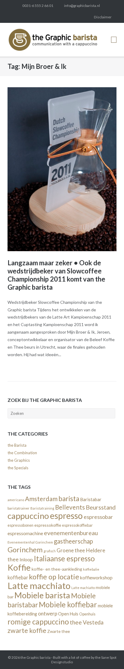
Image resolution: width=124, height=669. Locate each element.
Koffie (19, 567)
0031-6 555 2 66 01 (37, 5)
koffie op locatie (54, 576)
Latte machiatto (83, 588)
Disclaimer (103, 17)
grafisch (50, 551)
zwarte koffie (27, 630)
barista (68, 499)
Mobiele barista (42, 595)
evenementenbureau (71, 532)
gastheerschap (73, 541)
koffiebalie (91, 569)
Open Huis (68, 613)
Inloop (26, 559)
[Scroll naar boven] (108, 654)
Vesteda (93, 622)
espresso (66, 515)
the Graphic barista (35, 657)
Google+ (65, 17)
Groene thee (71, 550)
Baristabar (90, 499)
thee (76, 622)
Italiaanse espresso (64, 558)
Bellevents (70, 507)
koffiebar (18, 577)
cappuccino (28, 516)
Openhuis (87, 614)
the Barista (17, 445)
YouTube (85, 17)
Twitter (14, 17)
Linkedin (34, 17)
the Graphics (19, 460)
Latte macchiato (39, 585)
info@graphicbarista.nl (82, 5)
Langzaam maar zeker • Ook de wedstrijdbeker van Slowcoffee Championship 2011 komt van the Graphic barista (56, 275)
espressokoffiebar (77, 525)
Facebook (24, 17)
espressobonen (20, 525)
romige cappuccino (38, 621)
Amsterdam (41, 498)
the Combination (22, 452)
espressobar (98, 516)
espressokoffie (47, 525)
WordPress (75, 17)
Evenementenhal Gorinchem (30, 542)
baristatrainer (18, 508)
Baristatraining (42, 508)
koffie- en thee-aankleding (57, 569)
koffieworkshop (96, 577)
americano (16, 500)
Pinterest (55, 17)
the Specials (18, 467)
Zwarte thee (58, 631)
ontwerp (47, 613)
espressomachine (25, 533)
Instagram (45, 17)
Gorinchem (25, 549)
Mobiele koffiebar (68, 604)
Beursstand (101, 507)
